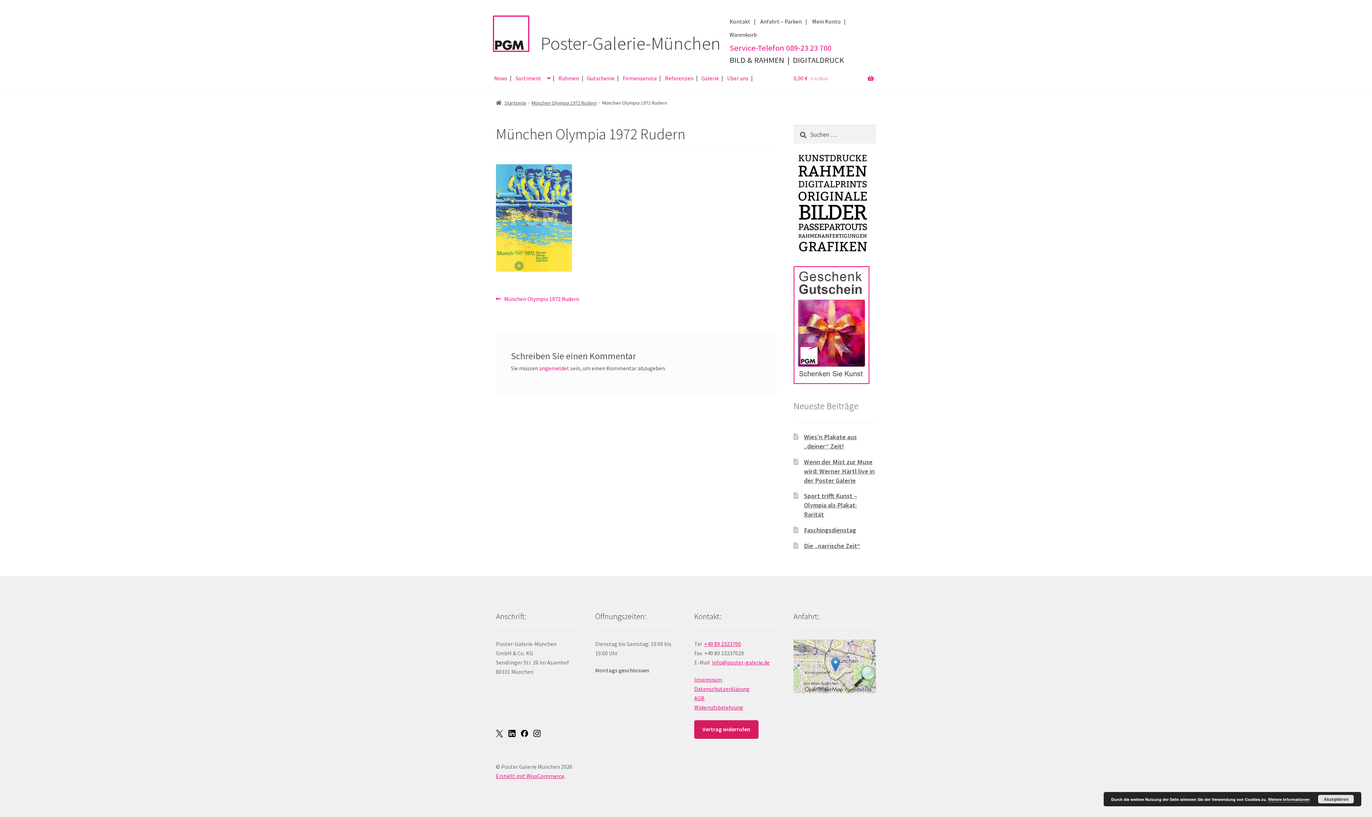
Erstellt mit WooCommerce (530, 776)
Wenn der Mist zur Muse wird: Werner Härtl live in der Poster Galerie (839, 471)
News (500, 78)
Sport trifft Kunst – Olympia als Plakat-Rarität (830, 505)
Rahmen (568, 78)
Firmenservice (640, 78)
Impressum (708, 679)
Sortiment (528, 78)
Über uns (738, 78)
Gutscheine (601, 78)
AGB (699, 698)
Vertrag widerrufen (726, 729)
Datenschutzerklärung (722, 688)
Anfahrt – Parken (781, 21)
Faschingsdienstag (830, 530)
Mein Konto (826, 21)
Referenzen (679, 78)
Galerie (710, 78)
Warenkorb (743, 34)
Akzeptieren (1336, 799)
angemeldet (554, 368)
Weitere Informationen (1289, 799)
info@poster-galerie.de (741, 662)
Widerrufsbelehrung (718, 707)
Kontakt (740, 21)
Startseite (515, 103)
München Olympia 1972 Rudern (564, 103)
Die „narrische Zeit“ (832, 546)
